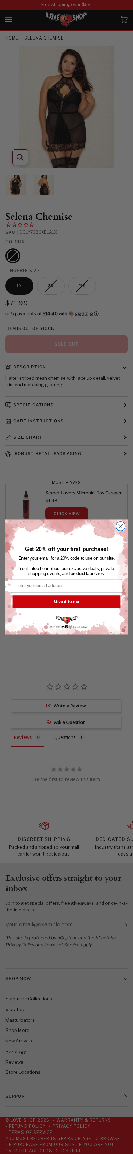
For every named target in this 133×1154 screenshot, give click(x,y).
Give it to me (66, 601)
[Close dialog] (120, 526)
